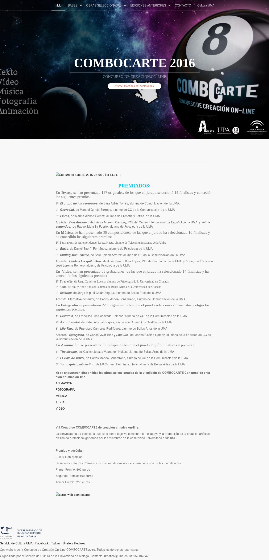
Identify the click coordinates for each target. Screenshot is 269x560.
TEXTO (60, 402)
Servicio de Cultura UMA (16, 543)
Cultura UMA (205, 5)
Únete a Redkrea (74, 543)
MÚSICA (61, 396)
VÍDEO (60, 408)
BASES (72, 5)
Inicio (58, 5)
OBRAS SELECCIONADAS (103, 5)
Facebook (42, 543)
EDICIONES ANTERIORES (148, 5)
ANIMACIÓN (64, 383)
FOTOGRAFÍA (65, 389)
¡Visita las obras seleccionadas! (134, 86)
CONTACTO (183, 5)
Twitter (55, 543)
